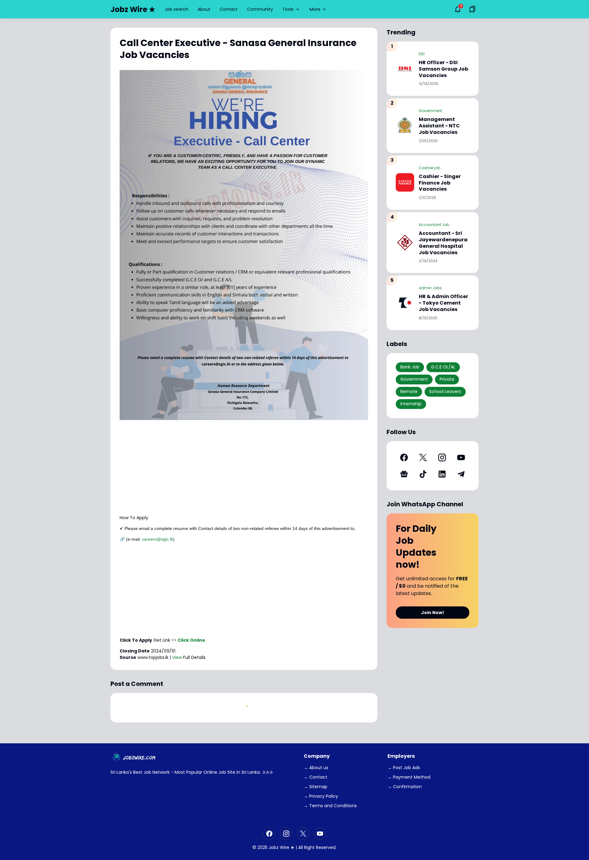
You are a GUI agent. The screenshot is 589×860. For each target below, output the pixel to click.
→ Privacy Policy (321, 796)
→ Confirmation (404, 787)
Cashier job (429, 167)
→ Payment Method (408, 777)
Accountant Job (434, 224)
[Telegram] (461, 474)
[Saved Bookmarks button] (472, 9)
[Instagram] (442, 457)
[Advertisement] (244, 467)
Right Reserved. (320, 847)
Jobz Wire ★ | (283, 847)
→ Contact (315, 777)
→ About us (316, 768)
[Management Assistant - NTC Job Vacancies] (405, 125)
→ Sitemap (315, 787)
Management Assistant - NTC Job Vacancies (439, 125)
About (204, 9)
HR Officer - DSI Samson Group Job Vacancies (443, 69)
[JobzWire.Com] (134, 758)
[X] (423, 457)
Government (430, 110)
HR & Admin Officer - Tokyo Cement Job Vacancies (443, 303)
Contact (229, 9)
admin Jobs (430, 287)
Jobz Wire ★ (133, 9)
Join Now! (432, 612)
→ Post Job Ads (403, 768)
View (177, 657)
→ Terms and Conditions (330, 806)
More (315, 9)
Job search (176, 9)
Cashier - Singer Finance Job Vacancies (440, 183)
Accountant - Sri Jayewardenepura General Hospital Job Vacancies (443, 243)
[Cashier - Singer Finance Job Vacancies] (405, 182)
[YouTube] (461, 457)
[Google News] (404, 474)
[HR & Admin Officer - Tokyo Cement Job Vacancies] (405, 303)
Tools (288, 9)
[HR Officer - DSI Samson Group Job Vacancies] (405, 69)
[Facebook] (404, 457)
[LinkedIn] (442, 474)
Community (260, 9)
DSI (422, 53)
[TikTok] (423, 474)
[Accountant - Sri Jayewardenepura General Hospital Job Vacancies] (405, 242)
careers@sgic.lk (157, 539)
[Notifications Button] (458, 9)
